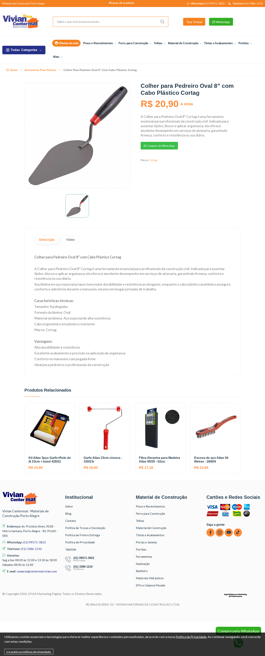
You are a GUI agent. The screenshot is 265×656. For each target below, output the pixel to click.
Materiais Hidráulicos (150, 578)
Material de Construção (183, 43)
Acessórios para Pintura (40, 70)
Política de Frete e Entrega (82, 535)
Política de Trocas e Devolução (85, 528)
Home (13, 70)
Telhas (158, 43)
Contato (70, 520)
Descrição (47, 240)
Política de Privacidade (80, 542)
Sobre (69, 506)
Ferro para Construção (134, 43)
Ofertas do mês (68, 43)
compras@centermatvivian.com (37, 571)
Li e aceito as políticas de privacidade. (28, 651)
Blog (68, 513)
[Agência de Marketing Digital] (235, 598)
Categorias (24, 50)
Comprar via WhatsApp (160, 145)
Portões (243, 43)
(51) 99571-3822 (208, 3)
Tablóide (70, 549)
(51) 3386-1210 (247, 3)
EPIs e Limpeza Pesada (150, 585)
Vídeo (70, 240)
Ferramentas (144, 556)
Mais (56, 56)
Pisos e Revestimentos (98, 43)
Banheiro (142, 571)
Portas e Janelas (146, 542)
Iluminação (143, 563)
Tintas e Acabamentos (219, 43)
